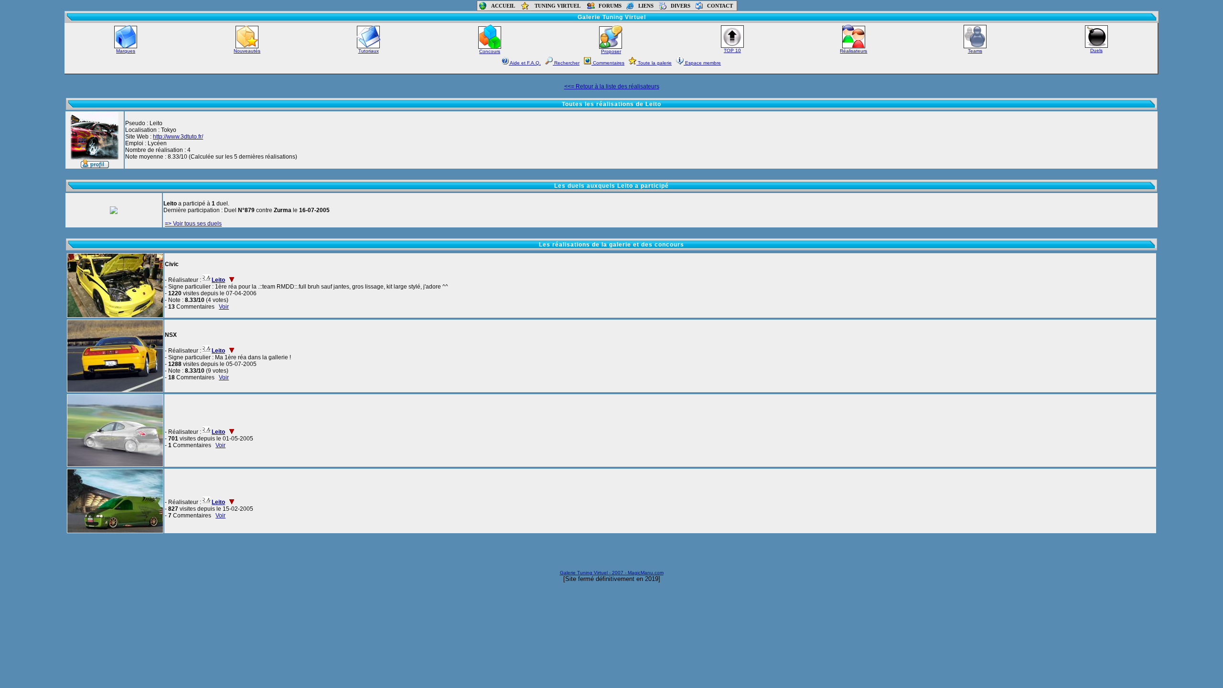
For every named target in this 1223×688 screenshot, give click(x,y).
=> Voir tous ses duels (193, 223)
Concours (489, 51)
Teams (975, 51)
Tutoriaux (368, 51)
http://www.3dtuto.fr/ (178, 136)
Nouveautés (247, 51)
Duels (1096, 50)
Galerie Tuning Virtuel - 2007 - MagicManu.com (612, 572)
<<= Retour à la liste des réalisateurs (611, 86)
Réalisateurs (853, 51)
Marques (125, 51)
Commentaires (607, 62)
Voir (224, 306)
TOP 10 (732, 50)
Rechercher (566, 62)
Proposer (611, 51)
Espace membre (702, 62)
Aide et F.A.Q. (525, 62)
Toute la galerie (654, 62)
